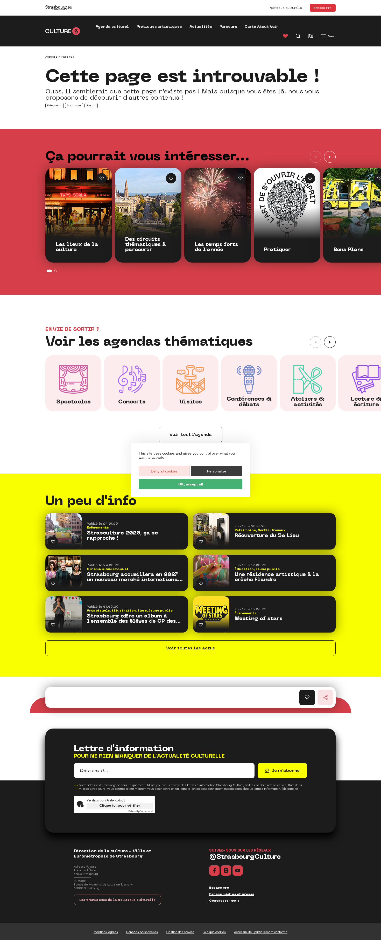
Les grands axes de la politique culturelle (117, 900)
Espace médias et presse (231, 894)
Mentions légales (106, 932)
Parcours (228, 26)
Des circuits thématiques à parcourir (145, 244)
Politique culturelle (285, 7)
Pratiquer (277, 249)
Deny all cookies (164, 471)
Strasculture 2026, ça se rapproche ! (122, 535)
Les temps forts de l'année (216, 247)
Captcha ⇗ (140, 811)
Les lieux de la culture (77, 247)
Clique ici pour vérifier (119, 805)
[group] (73, 383)
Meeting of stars (259, 618)
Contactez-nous (224, 900)
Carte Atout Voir (261, 26)
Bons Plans (349, 249)
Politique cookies (214, 932)
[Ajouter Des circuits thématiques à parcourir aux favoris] (171, 178)
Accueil (51, 56)
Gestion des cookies (180, 932)
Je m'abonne (286, 770)
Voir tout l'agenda (191, 434)
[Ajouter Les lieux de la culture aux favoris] (101, 178)
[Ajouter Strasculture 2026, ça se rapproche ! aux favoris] (53, 542)
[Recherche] (298, 36)
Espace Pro (322, 8)
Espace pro (219, 888)
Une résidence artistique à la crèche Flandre (277, 577)
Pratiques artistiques (159, 26)
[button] (330, 157)
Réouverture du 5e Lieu (267, 535)
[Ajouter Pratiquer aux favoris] (310, 178)
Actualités (200, 26)
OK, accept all (190, 484)
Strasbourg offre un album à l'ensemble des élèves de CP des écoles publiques (131, 618)
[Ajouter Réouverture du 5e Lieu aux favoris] (201, 542)
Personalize (216, 471)
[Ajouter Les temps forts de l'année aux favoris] (240, 178)
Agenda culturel (112, 26)
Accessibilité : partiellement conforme (260, 932)
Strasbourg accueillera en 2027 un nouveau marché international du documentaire (134, 577)
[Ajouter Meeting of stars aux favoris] (201, 625)
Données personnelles (142, 932)
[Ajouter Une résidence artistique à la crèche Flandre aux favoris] (201, 583)
